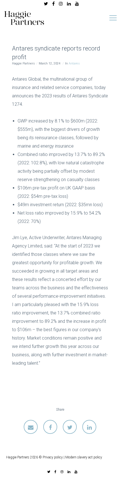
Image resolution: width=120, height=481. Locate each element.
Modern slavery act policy (83, 457)
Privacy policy (53, 457)
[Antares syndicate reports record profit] (31, 427)
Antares (74, 63)
